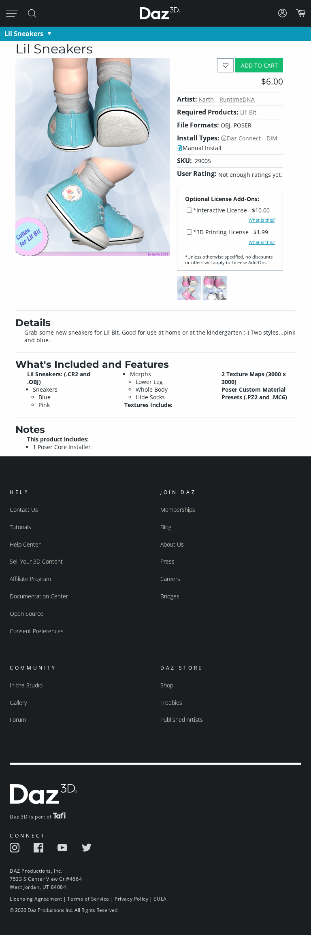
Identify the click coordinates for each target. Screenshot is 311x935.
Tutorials (20, 527)
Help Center (25, 544)
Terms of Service (88, 898)
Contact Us (24, 509)
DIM (271, 138)
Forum (18, 719)
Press (167, 561)
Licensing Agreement (36, 898)
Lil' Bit (248, 112)
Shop (166, 685)
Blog (165, 527)
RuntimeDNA (237, 99)
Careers (170, 579)
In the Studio (26, 685)
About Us (172, 544)
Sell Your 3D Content (36, 561)
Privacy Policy (131, 898)
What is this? (262, 220)
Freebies (171, 702)
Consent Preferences (37, 631)
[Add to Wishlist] (225, 65)
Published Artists (181, 719)
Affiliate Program (30, 579)
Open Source (26, 613)
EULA (159, 898)
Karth (206, 99)
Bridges (169, 596)
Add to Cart (259, 65)
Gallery (18, 702)
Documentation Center (39, 596)
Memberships (177, 509)
